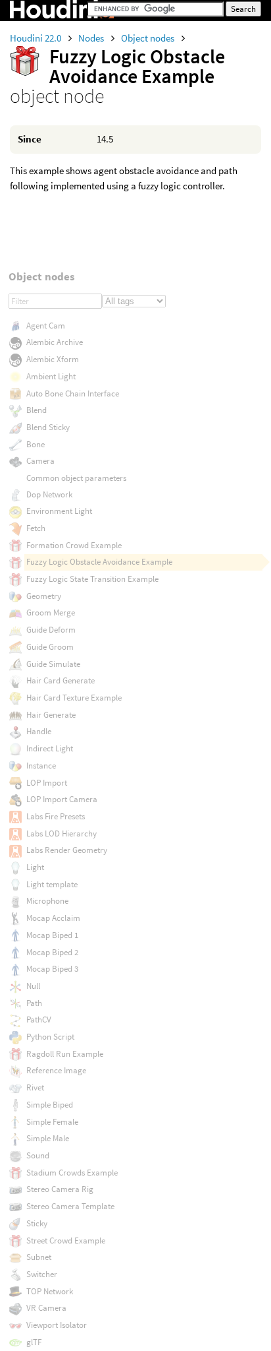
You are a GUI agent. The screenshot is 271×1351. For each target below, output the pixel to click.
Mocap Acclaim (53, 918)
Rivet (35, 1087)
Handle (38, 731)
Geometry (43, 596)
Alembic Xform (52, 359)
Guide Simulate (53, 664)
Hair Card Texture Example (74, 697)
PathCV (38, 1019)
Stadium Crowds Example (72, 1172)
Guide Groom (50, 646)
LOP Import (46, 782)
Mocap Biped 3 (52, 968)
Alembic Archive (54, 342)
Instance (41, 765)
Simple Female (52, 1121)
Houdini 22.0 (36, 38)
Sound (37, 1155)
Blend (36, 410)
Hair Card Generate (60, 680)
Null (33, 985)
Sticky (36, 1223)
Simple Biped (49, 1104)
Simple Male (47, 1138)
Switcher (41, 1274)
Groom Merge (50, 612)
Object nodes (148, 38)
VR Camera (46, 1307)
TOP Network (49, 1291)
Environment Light (59, 511)
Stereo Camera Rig (59, 1189)
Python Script (50, 1036)
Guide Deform (51, 629)
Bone (35, 444)
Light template (52, 884)
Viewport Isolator (56, 1325)
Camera (40, 460)
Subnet (38, 1257)
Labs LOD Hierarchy (61, 833)
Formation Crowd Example (74, 545)
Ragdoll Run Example (64, 1053)
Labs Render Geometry (66, 850)
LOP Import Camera (61, 799)
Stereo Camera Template (70, 1206)
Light (35, 867)
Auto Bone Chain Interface (72, 393)
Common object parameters (76, 478)
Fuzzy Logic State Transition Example (92, 578)
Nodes (92, 38)
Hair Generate (51, 714)
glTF (33, 1342)
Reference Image (56, 1070)
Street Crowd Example (65, 1240)
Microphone (47, 900)
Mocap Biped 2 (52, 952)
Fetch (35, 528)
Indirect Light (49, 748)
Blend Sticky (48, 427)
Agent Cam (45, 325)
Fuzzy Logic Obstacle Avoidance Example (99, 561)
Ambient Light (51, 376)
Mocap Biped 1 (52, 935)
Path (34, 1003)
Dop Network (49, 494)
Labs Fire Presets (55, 816)
